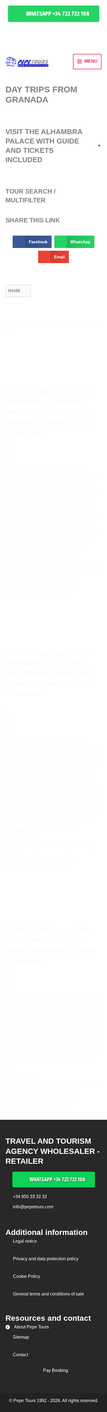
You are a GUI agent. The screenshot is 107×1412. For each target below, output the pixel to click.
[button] (53, 13)
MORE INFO (17, 591)
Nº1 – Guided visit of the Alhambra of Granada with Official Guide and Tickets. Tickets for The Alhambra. (49, 411)
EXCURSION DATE (50, 591)
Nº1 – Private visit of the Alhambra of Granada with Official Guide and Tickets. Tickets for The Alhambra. (49, 673)
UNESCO (81, 507)
